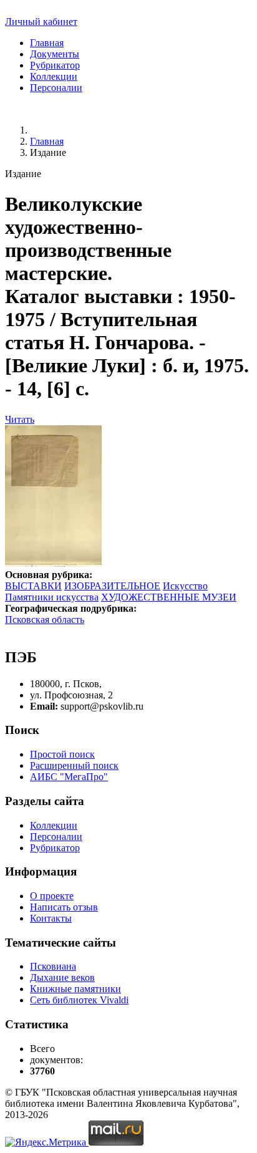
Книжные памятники (75, 988)
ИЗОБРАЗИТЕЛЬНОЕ (112, 586)
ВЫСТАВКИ (33, 586)
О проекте (52, 895)
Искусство (185, 586)
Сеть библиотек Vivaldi (79, 1000)
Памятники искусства (52, 597)
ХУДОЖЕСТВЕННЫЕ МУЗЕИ (168, 597)
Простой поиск (62, 754)
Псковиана (53, 966)
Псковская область (44, 619)
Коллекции (53, 76)
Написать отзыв (64, 907)
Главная (47, 42)
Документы (54, 54)
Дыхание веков (62, 977)
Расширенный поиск (74, 765)
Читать (19, 419)
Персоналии (56, 87)
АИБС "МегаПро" (69, 776)
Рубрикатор (55, 65)
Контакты (51, 918)
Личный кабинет (41, 21)
